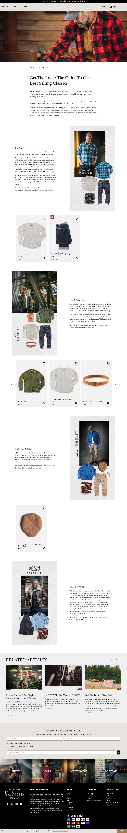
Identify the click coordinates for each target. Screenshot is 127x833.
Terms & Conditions (112, 802)
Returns (108, 798)
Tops (68, 800)
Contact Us (90, 796)
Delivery (108, 796)
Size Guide (109, 794)
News (88, 798)
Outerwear (70, 802)
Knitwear (70, 807)
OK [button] (122, 831)
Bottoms (69, 805)
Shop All (70, 794)
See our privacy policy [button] (60, 831)
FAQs (108, 800)
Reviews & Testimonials (94, 800)
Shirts (69, 798)
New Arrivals (71, 796)
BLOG (103, 7)
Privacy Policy (110, 805)
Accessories (70, 809)
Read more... (10, 715)
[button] (120, 7)
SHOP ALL (5, 7)
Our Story (90, 794)
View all (115, 660)
